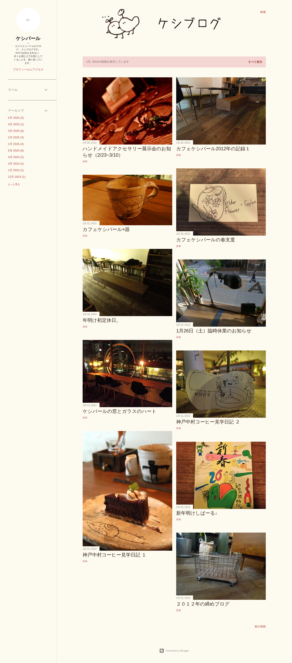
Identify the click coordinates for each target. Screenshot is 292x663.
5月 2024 (15, 150)
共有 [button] (85, 161)
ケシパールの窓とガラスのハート (120, 411)
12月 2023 (16, 176)
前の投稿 (260, 626)
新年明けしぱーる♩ (198, 513)
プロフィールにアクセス (28, 69)
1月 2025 (15, 144)
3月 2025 (15, 130)
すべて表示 (255, 62)
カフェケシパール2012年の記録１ (213, 148)
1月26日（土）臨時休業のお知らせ (213, 330)
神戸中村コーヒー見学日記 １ (114, 554)
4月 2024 (15, 157)
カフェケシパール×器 (106, 229)
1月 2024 (15, 170)
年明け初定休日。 (102, 320)
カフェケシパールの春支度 (205, 239)
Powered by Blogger (177, 650)
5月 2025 (15, 117)
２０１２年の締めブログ (203, 604)
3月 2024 (15, 163)
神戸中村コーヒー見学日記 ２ (208, 421)
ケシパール (28, 38)
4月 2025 (15, 124)
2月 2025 (15, 137)
